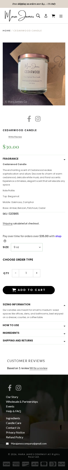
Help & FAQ (13, 411)
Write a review (38, 368)
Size (6, 247)
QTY (6, 273)
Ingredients (13, 418)
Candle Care (13, 423)
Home (7, 30)
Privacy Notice (15, 432)
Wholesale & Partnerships (22, 401)
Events (10, 406)
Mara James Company (32, 454)
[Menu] (61, 16)
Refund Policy (14, 437)
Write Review (15, 136)
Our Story (12, 397)
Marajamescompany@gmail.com (29, 443)
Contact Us (13, 427)
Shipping (8, 223)
